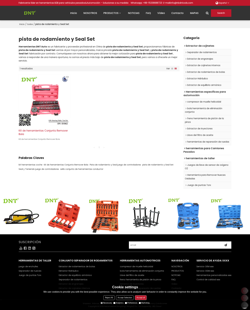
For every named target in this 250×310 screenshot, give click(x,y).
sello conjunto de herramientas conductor (81, 169)
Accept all (141, 298)
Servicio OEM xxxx (205, 266)
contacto (177, 13)
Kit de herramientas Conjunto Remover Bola (43, 132)
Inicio (22, 24)
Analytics (120, 303)
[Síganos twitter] (34, 248)
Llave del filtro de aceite (132, 275)
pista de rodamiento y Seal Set (157, 164)
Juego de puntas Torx (30, 275)
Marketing (145, 303)
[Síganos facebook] (25, 248)
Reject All (109, 298)
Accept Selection (125, 298)
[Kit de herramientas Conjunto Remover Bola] (44, 100)
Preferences (132, 303)
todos (30, 24)
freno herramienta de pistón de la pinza (140, 279)
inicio (73, 13)
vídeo (161, 13)
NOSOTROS (90, 13)
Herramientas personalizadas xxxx (213, 275)
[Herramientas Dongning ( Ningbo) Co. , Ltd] (29, 13)
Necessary (107, 303)
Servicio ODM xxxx (205, 270)
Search (221, 12)
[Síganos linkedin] (29, 248)
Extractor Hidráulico (69, 270)
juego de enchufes (28, 266)
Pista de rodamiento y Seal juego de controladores (115, 164)
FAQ (148, 13)
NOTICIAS (133, 13)
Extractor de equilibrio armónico (75, 275)
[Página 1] (94, 147)
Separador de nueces (30, 270)
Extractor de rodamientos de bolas (77, 266)
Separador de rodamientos (73, 279)
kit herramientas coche (30, 164)
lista (172, 68)
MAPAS (194, 13)
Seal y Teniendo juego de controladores (39, 169)
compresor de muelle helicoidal (136, 266)
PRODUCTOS (110, 13)
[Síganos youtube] (21, 248)
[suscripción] (225, 245)
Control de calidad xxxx (208, 279)
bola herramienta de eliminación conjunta (142, 270)
